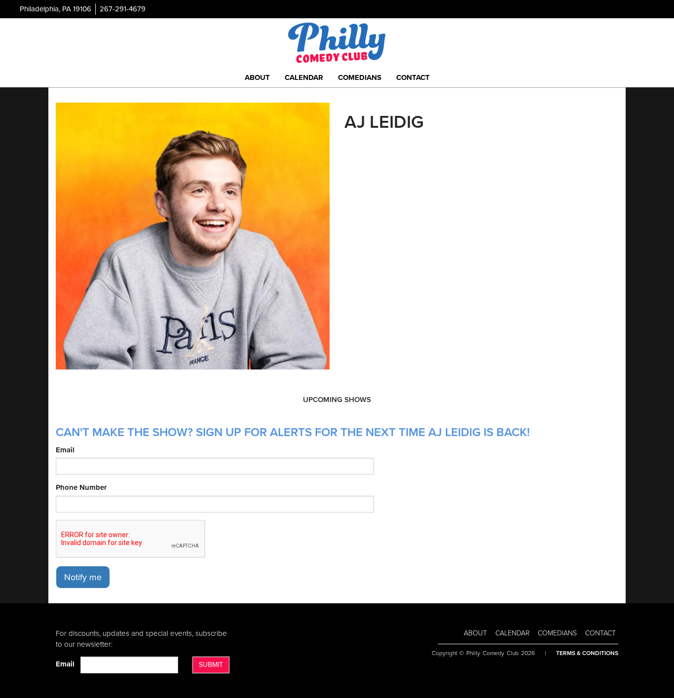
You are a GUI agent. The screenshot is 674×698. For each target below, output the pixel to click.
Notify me (83, 577)
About (257, 77)
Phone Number (81, 487)
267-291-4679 (123, 8)
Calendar (304, 77)
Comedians (359, 77)
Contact (413, 77)
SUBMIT (211, 665)
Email (65, 449)
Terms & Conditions (587, 653)
